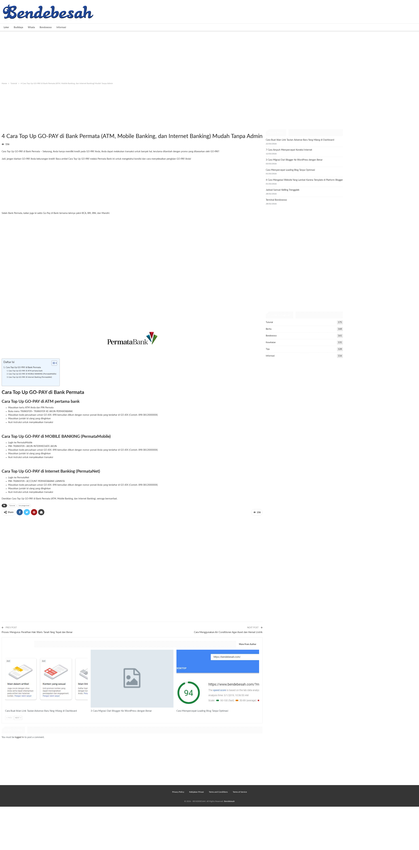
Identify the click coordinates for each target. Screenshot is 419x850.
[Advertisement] (209, 56)
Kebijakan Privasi (196, 792)
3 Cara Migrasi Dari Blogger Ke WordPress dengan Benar (294, 160)
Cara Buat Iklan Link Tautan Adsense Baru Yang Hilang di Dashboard (300, 140)
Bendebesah (229, 801)
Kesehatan (271, 342)
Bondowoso (46, 27)
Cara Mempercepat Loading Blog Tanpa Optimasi (290, 170)
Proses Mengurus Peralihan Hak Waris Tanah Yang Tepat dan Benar (37, 632)
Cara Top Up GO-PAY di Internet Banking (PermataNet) (30, 377)
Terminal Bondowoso (276, 200)
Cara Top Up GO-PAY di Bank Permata (23, 367)
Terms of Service (240, 792)
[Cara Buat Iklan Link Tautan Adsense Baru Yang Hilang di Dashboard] (46, 679)
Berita (268, 329)
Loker (6, 27)
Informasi (61, 27)
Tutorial (3, 129)
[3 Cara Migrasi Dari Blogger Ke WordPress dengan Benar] (132, 679)
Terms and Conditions (218, 792)
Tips (268, 349)
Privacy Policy (178, 792)
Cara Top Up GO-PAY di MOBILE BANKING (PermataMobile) (32, 374)
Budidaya (18, 27)
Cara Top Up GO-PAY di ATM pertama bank (26, 371)
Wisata (31, 27)
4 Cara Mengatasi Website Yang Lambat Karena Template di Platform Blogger (304, 180)
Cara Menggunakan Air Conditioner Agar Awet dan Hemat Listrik (228, 632)
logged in (19, 737)
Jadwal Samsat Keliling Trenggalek (282, 190)
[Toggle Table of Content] (52, 363)
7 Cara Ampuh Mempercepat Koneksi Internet (289, 150)
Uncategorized (24, 505)
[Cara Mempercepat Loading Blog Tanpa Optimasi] (217, 679)
